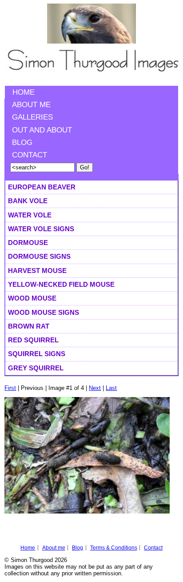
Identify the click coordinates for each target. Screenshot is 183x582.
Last (111, 388)
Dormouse (28, 242)
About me (31, 104)
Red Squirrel (33, 340)
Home (23, 92)
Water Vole (30, 215)
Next (95, 388)
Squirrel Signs (36, 353)
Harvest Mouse (37, 270)
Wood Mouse (32, 298)
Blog (22, 142)
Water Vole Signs (41, 229)
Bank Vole (28, 201)
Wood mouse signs (43, 312)
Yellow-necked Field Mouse (61, 284)
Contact (29, 155)
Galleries (32, 117)
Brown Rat (28, 326)
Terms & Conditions (113, 547)
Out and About (42, 130)
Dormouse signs (39, 256)
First (10, 388)
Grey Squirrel (36, 368)
